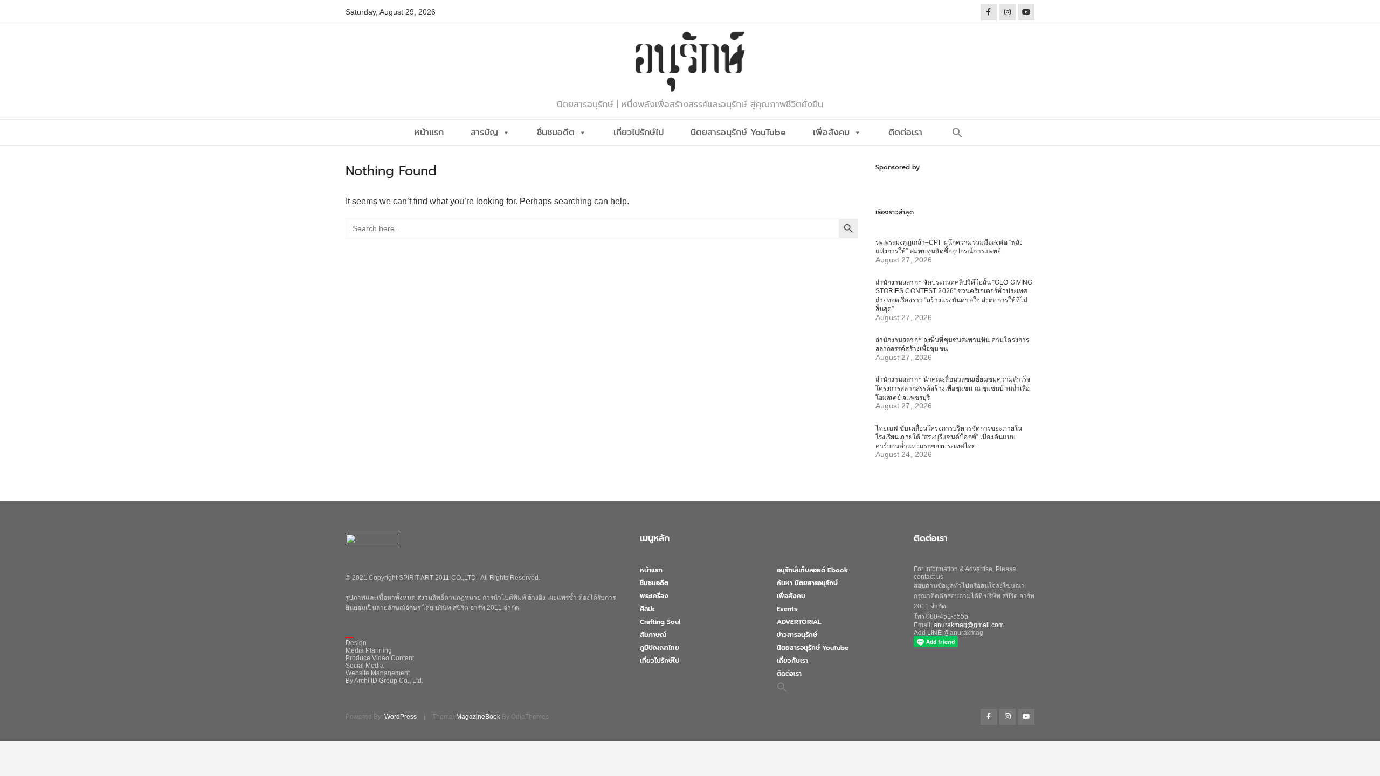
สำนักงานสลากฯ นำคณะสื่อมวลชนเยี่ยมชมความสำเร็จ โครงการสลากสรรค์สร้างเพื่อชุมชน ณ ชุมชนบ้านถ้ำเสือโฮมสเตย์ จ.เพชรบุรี (952, 388)
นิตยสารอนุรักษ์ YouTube (738, 132)
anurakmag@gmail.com (969, 625)
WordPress (400, 716)
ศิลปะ (647, 609)
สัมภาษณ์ (653, 635)
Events (787, 609)
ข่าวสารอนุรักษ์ (797, 635)
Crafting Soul (660, 622)
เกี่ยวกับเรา (792, 661)
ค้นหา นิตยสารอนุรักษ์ (807, 583)
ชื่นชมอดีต (556, 132)
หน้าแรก (429, 132)
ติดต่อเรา (905, 132)
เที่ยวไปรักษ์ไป (638, 132)
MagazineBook (478, 716)
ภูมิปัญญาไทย (659, 648)
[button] (957, 133)
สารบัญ (484, 132)
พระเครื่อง (654, 596)
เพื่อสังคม (831, 132)
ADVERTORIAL (799, 622)
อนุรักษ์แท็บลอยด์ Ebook (812, 570)
